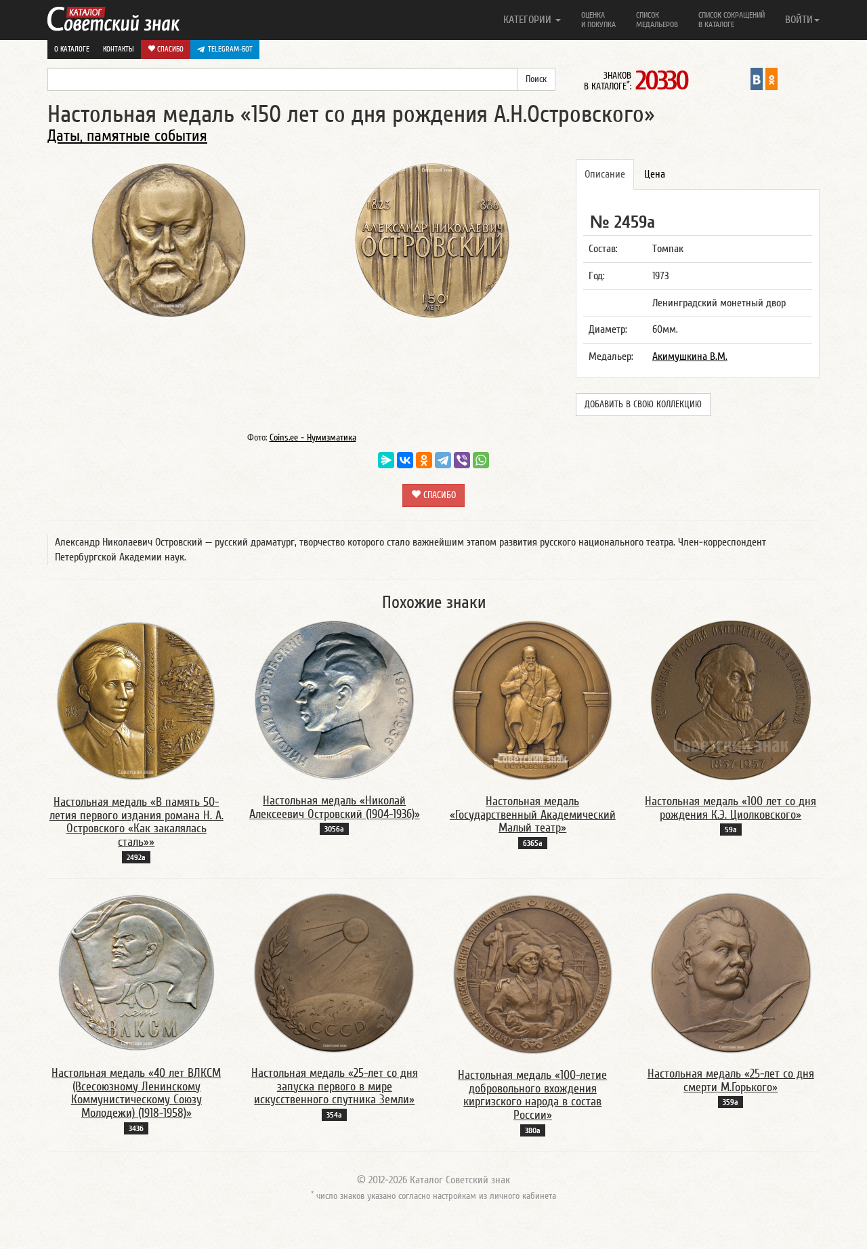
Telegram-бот (230, 49)
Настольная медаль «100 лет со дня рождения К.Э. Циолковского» (730, 808)
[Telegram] (443, 460)
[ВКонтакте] (405, 460)
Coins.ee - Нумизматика (313, 437)
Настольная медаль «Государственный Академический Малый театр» (533, 815)
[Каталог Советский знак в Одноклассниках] (771, 79)
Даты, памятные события (127, 136)
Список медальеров (657, 19)
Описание (605, 174)
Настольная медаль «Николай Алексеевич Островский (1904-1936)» (334, 807)
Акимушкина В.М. (689, 356)
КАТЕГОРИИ (528, 20)
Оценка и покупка (598, 19)
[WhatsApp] (481, 460)
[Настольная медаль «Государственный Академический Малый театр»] (532, 699)
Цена (654, 174)
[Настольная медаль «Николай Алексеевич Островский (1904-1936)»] (334, 699)
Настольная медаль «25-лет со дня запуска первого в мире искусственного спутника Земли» (334, 1086)
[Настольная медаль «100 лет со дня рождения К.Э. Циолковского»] (731, 699)
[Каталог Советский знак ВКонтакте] (756, 79)
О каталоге (71, 49)
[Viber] (462, 460)
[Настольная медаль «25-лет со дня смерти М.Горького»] (731, 972)
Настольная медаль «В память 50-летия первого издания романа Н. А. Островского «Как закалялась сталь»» (136, 822)
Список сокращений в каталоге (731, 19)
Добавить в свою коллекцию (643, 404)
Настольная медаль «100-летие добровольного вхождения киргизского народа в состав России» (532, 1095)
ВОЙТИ (799, 20)
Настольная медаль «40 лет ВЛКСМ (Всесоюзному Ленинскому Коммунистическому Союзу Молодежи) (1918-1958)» (136, 1093)
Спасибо (169, 49)
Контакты (118, 49)
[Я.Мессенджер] (386, 460)
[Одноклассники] (424, 460)
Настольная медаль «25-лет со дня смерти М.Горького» (731, 1080)
